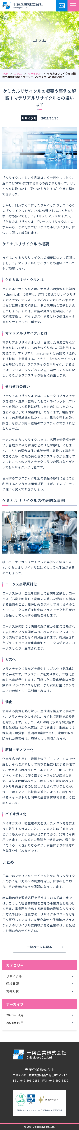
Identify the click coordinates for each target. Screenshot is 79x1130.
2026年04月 (14, 1015)
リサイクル (34, 73)
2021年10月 (14, 1022)
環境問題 (12, 983)
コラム (18, 73)
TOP (5, 73)
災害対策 (12, 991)
